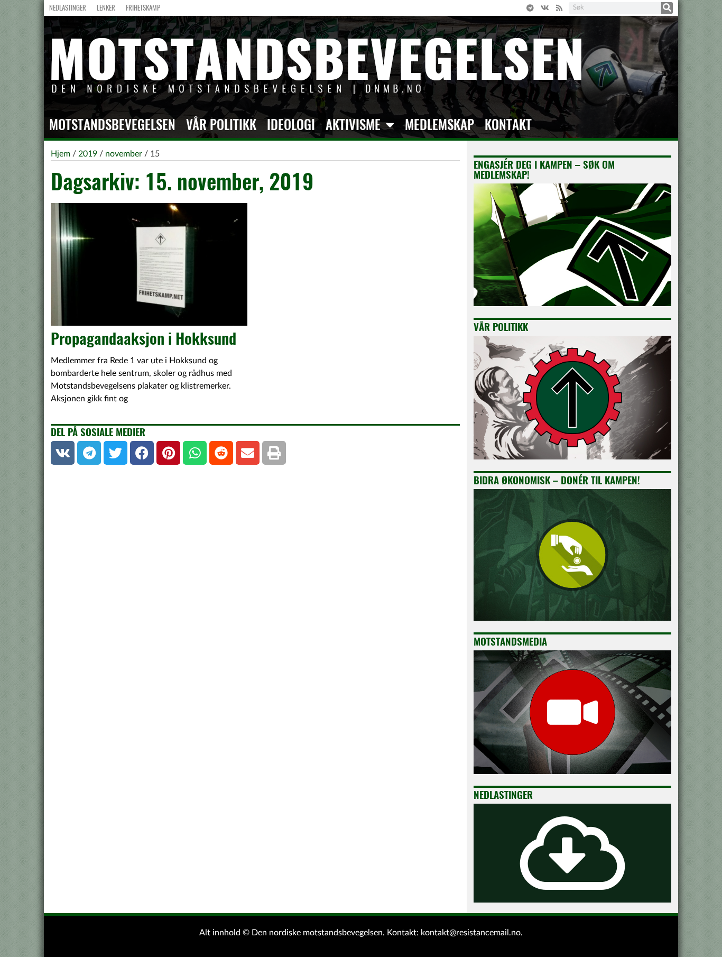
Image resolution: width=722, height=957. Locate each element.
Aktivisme (353, 125)
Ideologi (291, 125)
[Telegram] (530, 8)
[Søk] (667, 8)
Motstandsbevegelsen (112, 125)
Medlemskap (439, 125)
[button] (63, 453)
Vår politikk (221, 125)
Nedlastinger (67, 7)
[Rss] (559, 8)
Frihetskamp (143, 7)
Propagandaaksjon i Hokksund (143, 338)
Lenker (106, 7)
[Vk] (545, 8)
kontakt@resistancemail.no (471, 932)
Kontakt (508, 125)
